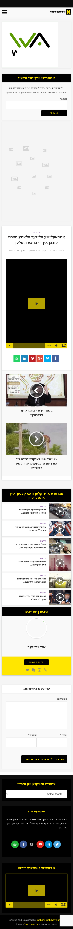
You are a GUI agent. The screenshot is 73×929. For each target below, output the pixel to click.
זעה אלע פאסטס (36, 662)
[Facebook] (23, 844)
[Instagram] (32, 844)
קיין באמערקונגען (37, 250)
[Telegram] (48, 844)
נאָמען (63, 735)
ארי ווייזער (14, 250)
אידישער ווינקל (31, 924)
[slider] (29, 345)
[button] (56, 345)
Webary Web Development (51, 920)
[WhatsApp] (15, 844)
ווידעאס (36, 232)
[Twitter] (57, 844)
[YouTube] (40, 844)
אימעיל (32, 735)
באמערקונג (62, 699)
